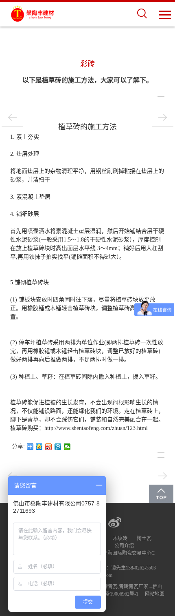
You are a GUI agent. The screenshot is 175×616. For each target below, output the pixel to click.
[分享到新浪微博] (48, 446)
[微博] (115, 522)
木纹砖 (120, 538)
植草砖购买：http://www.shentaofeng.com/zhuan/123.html (79, 428)
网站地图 (154, 594)
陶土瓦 (144, 538)
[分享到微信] (67, 446)
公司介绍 (124, 546)
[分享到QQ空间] (39, 446)
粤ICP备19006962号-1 (115, 594)
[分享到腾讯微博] (58, 446)
